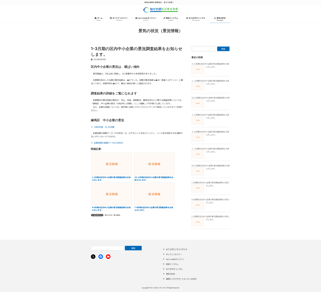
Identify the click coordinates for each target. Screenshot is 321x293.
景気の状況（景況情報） (113, 215)
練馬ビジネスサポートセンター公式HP (181, 278)
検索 (223, 48)
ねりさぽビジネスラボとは (176, 249)
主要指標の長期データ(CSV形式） (109, 142)
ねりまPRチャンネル (174, 269)
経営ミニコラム (172, 264)
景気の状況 (170, 274)
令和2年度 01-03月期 (104, 126)
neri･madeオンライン (175, 259)
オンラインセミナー (174, 254)
